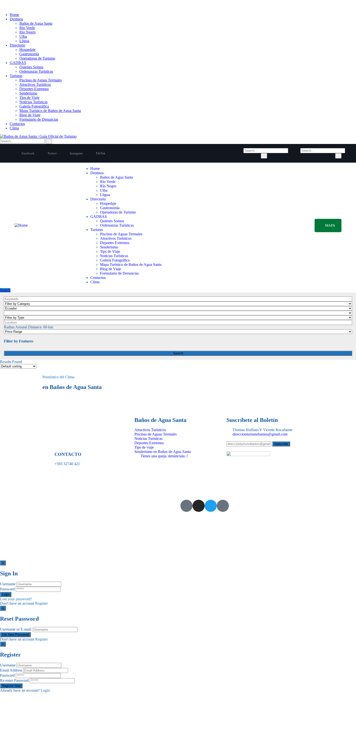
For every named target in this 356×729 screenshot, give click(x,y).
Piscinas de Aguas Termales (40, 80)
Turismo (16, 76)
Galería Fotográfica (34, 106)
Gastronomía (29, 54)
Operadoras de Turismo (37, 58)
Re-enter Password (14, 680)
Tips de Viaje (29, 97)
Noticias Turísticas (33, 102)
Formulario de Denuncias (38, 119)
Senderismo (28, 93)
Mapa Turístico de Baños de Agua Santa (50, 111)
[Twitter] (211, 506)
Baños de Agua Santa (35, 23)
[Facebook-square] (186, 506)
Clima (14, 128)
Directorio (17, 45)
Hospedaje (27, 50)
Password (7, 589)
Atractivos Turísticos (35, 84)
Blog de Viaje (29, 115)
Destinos (16, 19)
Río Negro (27, 32)
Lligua (24, 41)
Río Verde (27, 28)
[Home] (21, 225)
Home (14, 15)
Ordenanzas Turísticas (36, 71)
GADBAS (18, 63)
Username (7, 584)
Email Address (11, 670)
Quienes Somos (31, 67)
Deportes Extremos (34, 89)
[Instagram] (199, 506)
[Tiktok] (223, 506)
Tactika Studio (59, 510)
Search (5, 290)
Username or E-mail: (16, 629)
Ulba (23, 36)
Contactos (17, 124)
